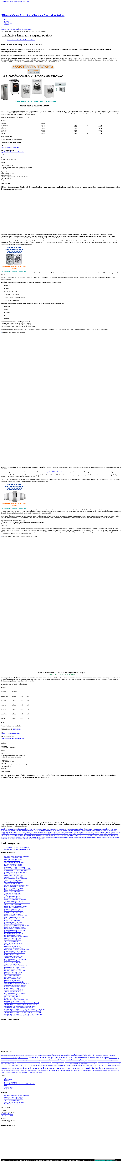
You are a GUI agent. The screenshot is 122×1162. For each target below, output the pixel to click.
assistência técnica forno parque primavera (46, 1063)
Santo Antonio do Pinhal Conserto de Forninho (17, 869)
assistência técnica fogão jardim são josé (91, 1057)
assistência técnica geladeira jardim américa (45, 1065)
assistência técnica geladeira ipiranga (22, 1065)
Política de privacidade (10, 1082)
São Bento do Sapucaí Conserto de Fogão (16, 970)
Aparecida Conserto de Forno (12, 957)
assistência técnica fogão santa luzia (38, 1060)
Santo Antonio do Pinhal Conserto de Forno (16, 949)
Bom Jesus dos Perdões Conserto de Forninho (17, 903)
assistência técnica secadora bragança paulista (31, 839)
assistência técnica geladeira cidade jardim (112, 1063)
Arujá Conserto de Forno (11, 941)
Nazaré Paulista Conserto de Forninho (15, 899)
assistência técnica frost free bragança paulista (39, 832)
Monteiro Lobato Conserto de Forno (14, 953)
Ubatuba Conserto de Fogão (12, 980)
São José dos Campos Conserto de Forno (15, 966)
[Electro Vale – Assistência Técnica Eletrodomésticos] (32, 15)
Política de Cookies (110, 1160)
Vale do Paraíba (8, 1087)
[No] (116, 1160)
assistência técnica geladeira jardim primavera (42, 1068)
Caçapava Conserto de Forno (12, 962)
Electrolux (56, 472)
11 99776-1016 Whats (7, 1115)
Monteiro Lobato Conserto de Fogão (14, 986)
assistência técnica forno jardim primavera (95, 1062)
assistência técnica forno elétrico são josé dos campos (34, 1062)
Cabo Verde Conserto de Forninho (14, 917)
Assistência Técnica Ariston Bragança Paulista (18, 849)
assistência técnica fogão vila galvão (95, 1060)
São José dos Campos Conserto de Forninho (16, 885)
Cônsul (51, 472)
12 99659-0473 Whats (7, 1)
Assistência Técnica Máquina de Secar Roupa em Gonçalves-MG (22, 1011)
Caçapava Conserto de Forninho (13, 882)
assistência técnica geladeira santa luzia (40, 1070)
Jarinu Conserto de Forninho (12, 893)
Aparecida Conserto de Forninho (13, 877)
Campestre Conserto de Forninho (13, 909)
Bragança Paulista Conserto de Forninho (15, 906)
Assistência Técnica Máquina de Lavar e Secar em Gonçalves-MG (23, 1014)
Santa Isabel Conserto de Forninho (14, 862)
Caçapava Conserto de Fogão (12, 996)
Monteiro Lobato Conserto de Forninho (15, 872)
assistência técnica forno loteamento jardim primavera (26, 1063)
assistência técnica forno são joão (96, 1063)
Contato (6, 24)
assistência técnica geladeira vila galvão (103, 1070)
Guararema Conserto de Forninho (13, 857)
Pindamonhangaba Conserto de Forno (15, 959)
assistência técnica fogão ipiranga (37, 1055)
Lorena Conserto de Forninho (12, 874)
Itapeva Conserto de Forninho (12, 919)
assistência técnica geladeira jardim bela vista (74, 1065)
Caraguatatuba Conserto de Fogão (13, 982)
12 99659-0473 (17, 729)
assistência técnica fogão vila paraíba (110, 1060)
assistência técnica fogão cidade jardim (9, 1055)
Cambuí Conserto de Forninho (12, 932)
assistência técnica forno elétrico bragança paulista (77, 830)
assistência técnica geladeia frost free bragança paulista (68, 832)
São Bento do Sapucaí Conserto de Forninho (16, 856)
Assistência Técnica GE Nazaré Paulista (16, 847)
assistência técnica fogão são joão (76, 1060)
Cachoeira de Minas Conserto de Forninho (16, 915)
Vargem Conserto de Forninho (12, 895)
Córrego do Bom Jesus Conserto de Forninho (17, 925)
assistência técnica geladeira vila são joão (33, 1072)
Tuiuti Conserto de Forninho (12, 896)
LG (61, 472)
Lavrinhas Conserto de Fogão (12, 969)
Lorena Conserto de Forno (11, 954)
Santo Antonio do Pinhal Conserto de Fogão (16, 983)
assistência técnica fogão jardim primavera (50, 1057)
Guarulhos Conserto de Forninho (13, 859)
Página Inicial (8, 1079)
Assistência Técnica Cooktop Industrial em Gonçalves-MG (21, 1004)
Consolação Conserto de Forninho (14, 924)
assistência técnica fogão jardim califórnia (106, 1055)
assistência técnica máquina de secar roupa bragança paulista (28, 837)
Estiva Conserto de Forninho (12, 920)
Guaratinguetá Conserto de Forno (13, 956)
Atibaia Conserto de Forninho (12, 904)
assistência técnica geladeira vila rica (17, 1072)
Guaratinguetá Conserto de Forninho (14, 875)
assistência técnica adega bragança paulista (34, 829)
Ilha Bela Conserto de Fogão (12, 978)
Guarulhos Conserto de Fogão (12, 974)
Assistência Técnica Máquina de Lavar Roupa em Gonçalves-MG (22, 1012)
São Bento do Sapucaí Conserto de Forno (16, 936)
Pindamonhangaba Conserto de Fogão (15, 993)
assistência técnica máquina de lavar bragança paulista (92, 834)
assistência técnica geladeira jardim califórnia (98, 1065)
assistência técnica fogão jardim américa (57, 1055)
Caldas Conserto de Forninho (12, 914)
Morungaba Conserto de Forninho (13, 890)
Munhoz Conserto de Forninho (13, 922)
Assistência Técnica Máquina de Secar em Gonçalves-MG (20, 1016)
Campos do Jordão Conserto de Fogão (15, 985)
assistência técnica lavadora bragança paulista (63, 834)
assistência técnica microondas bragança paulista (59, 837)
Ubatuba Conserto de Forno (12, 946)
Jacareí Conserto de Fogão (11, 998)
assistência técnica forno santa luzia (62, 1063)
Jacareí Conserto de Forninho (12, 883)
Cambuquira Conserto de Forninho (14, 912)
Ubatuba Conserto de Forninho (13, 865)
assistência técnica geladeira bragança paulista (97, 832)
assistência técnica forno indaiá (58, 1062)
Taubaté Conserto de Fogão (12, 995)
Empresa (6, 21)
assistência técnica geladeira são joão (82, 1070)
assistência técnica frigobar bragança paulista (13, 832)
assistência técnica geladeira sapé (59, 1070)
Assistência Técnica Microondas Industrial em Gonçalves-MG (21, 1003)
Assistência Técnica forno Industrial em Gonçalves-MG (20, 1006)
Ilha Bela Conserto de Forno (12, 945)
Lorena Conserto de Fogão (11, 988)
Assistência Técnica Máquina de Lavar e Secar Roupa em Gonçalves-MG (25, 1009)
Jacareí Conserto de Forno (11, 964)
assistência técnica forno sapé (79, 1064)
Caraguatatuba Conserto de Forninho (14, 867)
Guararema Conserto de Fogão (13, 972)
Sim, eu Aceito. (99, 1160)
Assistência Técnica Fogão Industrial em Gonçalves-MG (20, 1007)
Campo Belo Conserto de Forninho (14, 907)
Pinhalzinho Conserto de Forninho (14, 886)
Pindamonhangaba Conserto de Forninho (15, 878)
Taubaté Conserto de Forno (12, 961)
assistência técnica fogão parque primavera (22, 1060)
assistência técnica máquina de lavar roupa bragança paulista (81, 835)
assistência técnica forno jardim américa (73, 1062)
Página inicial (8, 20)
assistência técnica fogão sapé (55, 1060)
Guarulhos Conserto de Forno (12, 940)
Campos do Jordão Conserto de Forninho (16, 870)
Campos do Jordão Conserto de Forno (15, 951)
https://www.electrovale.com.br (10, 147)
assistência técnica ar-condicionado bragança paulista (62, 829)
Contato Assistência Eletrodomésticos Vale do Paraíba (19, 1084)
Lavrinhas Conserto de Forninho (13, 933)
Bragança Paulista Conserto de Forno (14, 967)
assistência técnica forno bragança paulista (50, 830)
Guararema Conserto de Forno (12, 938)
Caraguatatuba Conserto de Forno (13, 948)
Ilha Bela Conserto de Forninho (13, 864)
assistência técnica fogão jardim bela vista (84, 1055)
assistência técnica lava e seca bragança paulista (37, 834)
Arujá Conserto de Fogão (11, 975)
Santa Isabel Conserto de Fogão (13, 977)
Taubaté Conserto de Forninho (12, 880)
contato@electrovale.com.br (21, 1)
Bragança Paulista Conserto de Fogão (14, 1001)
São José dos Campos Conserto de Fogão (16, 999)
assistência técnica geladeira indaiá (8, 1065)
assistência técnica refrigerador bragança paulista (87, 837)
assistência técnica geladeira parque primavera (22, 1070)
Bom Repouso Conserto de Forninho (14, 927)
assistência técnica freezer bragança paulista (104, 830)
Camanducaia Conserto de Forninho (14, 930)
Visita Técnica (8, 23)
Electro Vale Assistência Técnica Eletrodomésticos (21, 40)
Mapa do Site (8, 1088)
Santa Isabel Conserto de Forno (13, 943)
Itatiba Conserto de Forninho (12, 891)
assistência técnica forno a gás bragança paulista (24, 830)
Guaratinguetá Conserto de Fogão (13, 990)
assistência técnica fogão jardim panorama (14, 1058)
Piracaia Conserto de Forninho (12, 898)
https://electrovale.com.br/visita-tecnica (12, 152)
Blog (5, 1085)
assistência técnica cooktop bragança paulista (90, 829)
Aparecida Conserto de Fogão (12, 991)
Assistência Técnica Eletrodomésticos (11, 829)
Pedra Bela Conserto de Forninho (13, 888)
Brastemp (45, 472)
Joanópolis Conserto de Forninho (13, 901)
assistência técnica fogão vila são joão (8, 1062)
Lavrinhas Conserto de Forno (12, 935)
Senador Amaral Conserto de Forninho (15, 928)
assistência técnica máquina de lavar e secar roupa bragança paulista (44, 835)
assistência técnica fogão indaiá (23, 1055)
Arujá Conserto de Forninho (12, 861)
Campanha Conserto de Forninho (13, 911)
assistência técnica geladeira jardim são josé (86, 1068)
